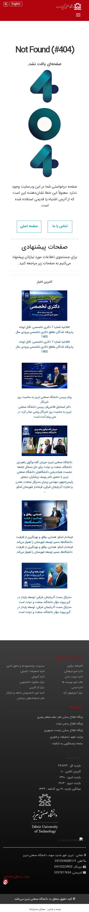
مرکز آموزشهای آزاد (73, 693)
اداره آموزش (37, 676)
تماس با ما (60, 226)
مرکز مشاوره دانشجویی (32, 682)
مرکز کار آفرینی (36, 687)
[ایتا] (5, 881)
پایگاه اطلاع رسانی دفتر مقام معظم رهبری (60, 717)
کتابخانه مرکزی (75, 666)
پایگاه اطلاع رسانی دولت (69, 724)
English (16, 4)
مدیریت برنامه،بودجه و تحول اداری (25, 666)
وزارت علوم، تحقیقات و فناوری (66, 737)
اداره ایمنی (77, 687)
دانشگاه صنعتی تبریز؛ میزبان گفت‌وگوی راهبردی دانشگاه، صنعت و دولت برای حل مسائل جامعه (44, 464)
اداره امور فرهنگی (73, 671)
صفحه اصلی (29, 226)
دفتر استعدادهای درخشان (30, 698)
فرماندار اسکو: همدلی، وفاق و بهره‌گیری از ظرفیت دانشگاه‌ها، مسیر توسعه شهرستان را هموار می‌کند (44, 539)
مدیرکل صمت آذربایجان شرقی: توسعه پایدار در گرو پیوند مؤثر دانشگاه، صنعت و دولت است (44, 599)
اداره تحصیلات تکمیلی (32, 671)
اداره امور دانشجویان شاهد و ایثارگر (25, 693)
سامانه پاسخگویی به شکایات (67, 743)
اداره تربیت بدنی (74, 676)
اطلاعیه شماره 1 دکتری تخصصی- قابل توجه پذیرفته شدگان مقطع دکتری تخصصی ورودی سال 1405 (44, 332)
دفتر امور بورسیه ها (72, 682)
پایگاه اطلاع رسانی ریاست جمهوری (63, 730)
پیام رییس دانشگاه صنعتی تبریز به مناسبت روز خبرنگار (45, 399)
